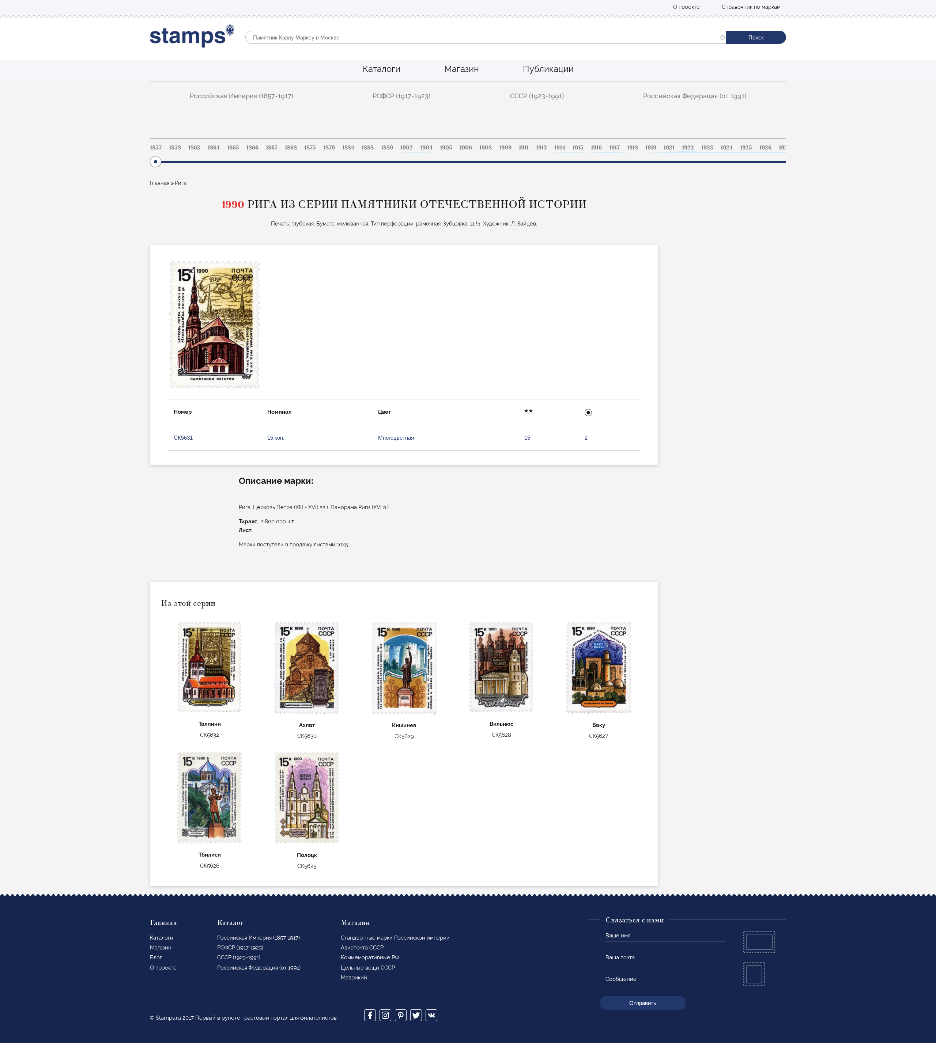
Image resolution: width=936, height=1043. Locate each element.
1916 (596, 147)
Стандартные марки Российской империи (395, 937)
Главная (159, 183)
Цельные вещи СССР (368, 967)
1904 (426, 147)
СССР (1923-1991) (537, 96)
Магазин (461, 69)
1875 (310, 147)
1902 (406, 147)
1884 (348, 147)
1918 (632, 147)
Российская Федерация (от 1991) (694, 96)
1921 (669, 147)
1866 (252, 147)
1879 (329, 147)
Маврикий (354, 977)
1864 (214, 147)
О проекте (686, 7)
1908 (485, 147)
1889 (387, 147)
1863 (194, 147)
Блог (156, 957)
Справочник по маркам (751, 7)
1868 (291, 147)
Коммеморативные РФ (370, 957)
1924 (727, 147)
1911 (524, 147)
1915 (578, 147)
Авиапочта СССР (362, 947)
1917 (614, 147)
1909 (505, 147)
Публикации (548, 69)
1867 (272, 147)
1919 (650, 147)
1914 (559, 147)
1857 (156, 147)
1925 (746, 147)
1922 (688, 147)
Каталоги (381, 69)
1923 (707, 147)
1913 (541, 147)
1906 (466, 147)
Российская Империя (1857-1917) (241, 96)
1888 (368, 147)
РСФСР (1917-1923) (401, 96)
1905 (446, 147)
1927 (784, 147)
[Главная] (192, 37)
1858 (175, 147)
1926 (765, 147)
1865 (233, 147)
